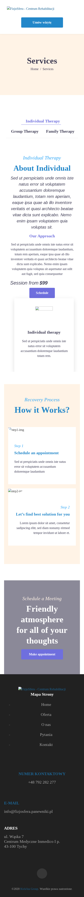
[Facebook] (42, 873)
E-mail (11, 803)
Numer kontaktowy (42, 773)
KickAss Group (29, 888)
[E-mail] (7, 797)
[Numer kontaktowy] (42, 767)
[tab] (41, 121)
